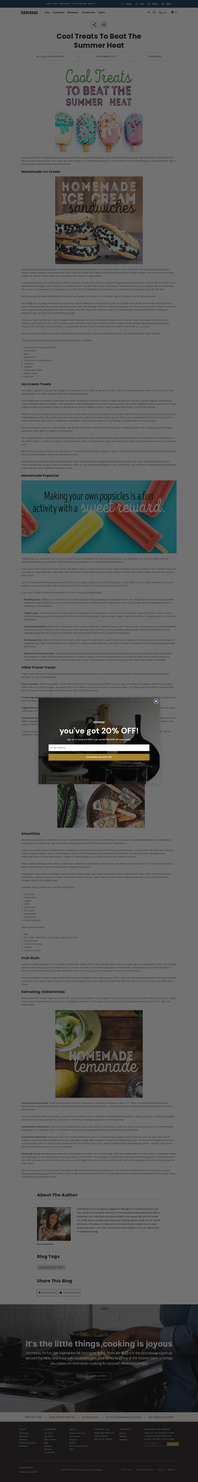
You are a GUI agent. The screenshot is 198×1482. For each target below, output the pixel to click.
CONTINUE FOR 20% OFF (99, 757)
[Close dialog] (156, 701)
